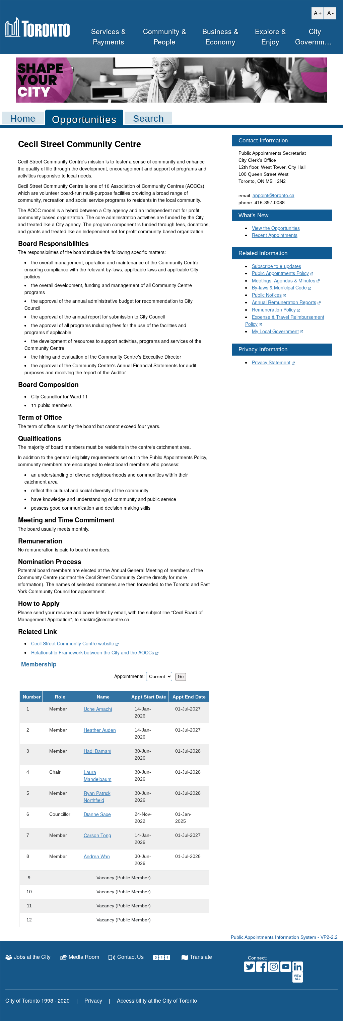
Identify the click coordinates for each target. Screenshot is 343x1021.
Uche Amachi (98, 709)
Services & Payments (108, 36)
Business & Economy (220, 36)
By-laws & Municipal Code (279, 287)
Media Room (84, 957)
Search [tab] (148, 119)
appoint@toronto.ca (273, 195)
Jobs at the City (32, 957)
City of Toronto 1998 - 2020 (37, 1000)
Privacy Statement (271, 362)
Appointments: (129, 676)
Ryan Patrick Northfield (97, 796)
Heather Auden (100, 730)
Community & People (164, 36)
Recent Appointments (274, 235)
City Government (315, 36)
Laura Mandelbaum (98, 775)
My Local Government (275, 331)
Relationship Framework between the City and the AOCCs (92, 652)
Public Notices (267, 294)
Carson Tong (97, 835)
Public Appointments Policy (280, 273)
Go (181, 676)
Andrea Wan (97, 856)
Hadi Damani (97, 751)
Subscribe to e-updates (276, 266)
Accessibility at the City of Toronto (157, 1000)
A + (317, 13)
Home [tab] (23, 119)
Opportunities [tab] (84, 119)
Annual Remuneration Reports (284, 302)
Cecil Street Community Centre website (72, 643)
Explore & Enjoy (270, 36)
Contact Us (130, 957)
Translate (201, 957)
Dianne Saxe (97, 814)
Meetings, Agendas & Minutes (283, 280)
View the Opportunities (276, 228)
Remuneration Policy (274, 309)
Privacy (93, 1000)
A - (329, 13)
